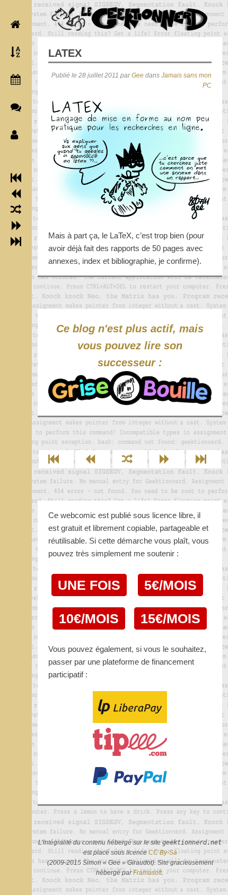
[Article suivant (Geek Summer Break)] (16, 226)
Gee (137, 75)
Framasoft (147, 872)
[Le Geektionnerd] (130, 19)
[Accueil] (13, 24)
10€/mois (89, 618)
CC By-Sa (162, 852)
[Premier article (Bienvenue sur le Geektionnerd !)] (16, 178)
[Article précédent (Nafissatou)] (16, 194)
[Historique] (13, 79)
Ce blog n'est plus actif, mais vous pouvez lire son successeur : (130, 345)
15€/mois (170, 618)
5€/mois (170, 585)
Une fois (89, 585)
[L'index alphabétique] (13, 52)
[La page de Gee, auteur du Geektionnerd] (13, 135)
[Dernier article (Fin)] (16, 241)
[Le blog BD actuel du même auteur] (13, 107)
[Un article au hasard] (16, 210)
